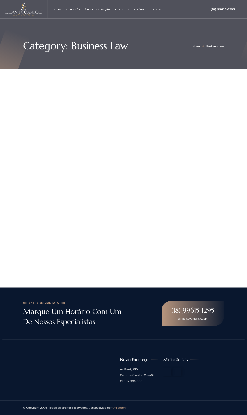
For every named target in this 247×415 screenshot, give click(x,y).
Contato (155, 9)
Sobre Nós (73, 9)
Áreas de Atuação (97, 9)
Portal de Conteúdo (129, 9)
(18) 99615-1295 (223, 9)
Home (57, 9)
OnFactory (119, 408)
